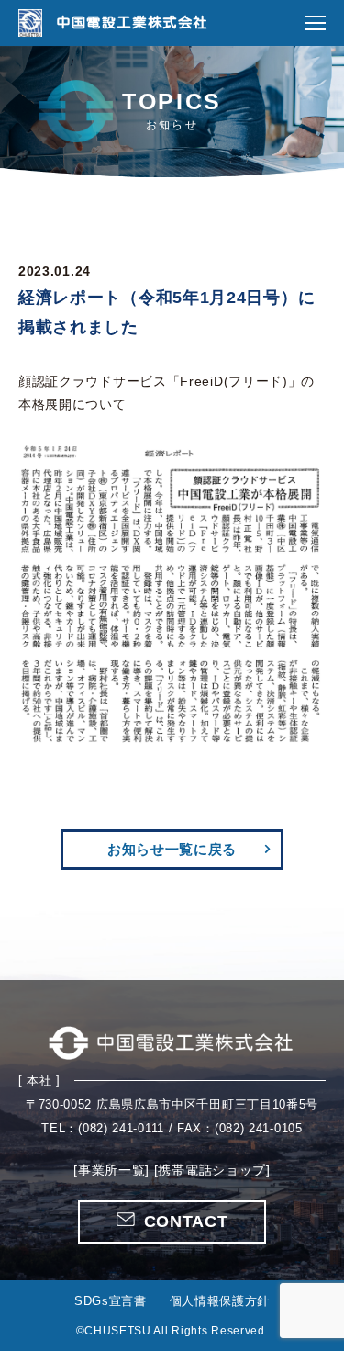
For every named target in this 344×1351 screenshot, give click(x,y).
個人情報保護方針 (220, 1301)
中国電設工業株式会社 (131, 22)
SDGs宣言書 (110, 1301)
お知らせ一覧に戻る (172, 849)
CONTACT (186, 1221)
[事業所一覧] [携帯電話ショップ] (172, 1170)
